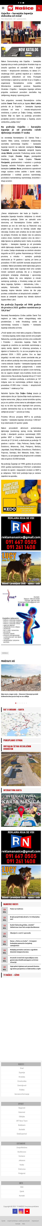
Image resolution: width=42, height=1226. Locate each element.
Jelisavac (22, 1160)
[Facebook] (15, 1211)
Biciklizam (21, 1125)
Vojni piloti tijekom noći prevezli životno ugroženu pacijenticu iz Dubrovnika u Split (25, 967)
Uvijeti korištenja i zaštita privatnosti (18, 1221)
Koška (22, 1165)
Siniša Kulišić (8, 19)
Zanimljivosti (21, 1085)
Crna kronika (21, 1081)
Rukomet (22, 1112)
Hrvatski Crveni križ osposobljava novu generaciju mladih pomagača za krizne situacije (24, 960)
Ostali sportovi (22, 1134)
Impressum (35, 1221)
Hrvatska (22, 1077)
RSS (21, 1187)
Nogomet (22, 1108)
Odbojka (22, 1116)
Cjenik (22, 1191)
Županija (5, 653)
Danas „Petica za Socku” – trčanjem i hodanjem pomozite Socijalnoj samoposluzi (23, 943)
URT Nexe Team (22, 1121)
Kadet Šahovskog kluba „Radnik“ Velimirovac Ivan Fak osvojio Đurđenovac (24, 926)
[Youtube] (27, 1211)
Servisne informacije (22, 1094)
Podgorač (21, 1173)
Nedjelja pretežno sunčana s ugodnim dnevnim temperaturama (24, 950)
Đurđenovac (22, 1152)
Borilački (22, 1129)
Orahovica (21, 1169)
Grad (22, 1068)
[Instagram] (21, 1211)
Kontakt (22, 1196)
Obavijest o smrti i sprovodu (20, 933)
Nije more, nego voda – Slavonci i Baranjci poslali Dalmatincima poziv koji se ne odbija (19, 695)
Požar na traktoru (16, 909)
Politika (21, 1090)
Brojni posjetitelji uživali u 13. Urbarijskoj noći (24, 918)
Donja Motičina (22, 1147)
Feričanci (22, 1156)
